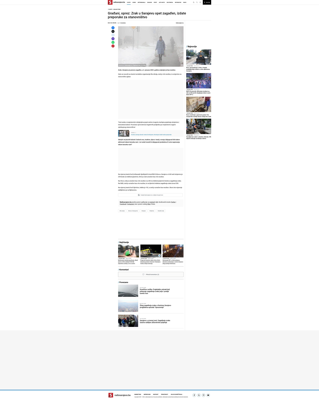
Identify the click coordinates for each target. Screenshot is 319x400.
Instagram (130, 204)
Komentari (124, 269)
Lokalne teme (116, 9)
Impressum (147, 394)
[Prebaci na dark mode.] (193, 2)
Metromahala (141, 2)
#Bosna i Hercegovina (133, 210)
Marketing (137, 394)
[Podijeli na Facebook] (112, 27)
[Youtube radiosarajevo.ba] (208, 395)
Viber (149, 204)
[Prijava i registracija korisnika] (201, 2)
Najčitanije (124, 242)
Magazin (149, 2)
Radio (184, 2)
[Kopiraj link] (112, 45)
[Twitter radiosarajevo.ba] (199, 395)
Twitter (173, 202)
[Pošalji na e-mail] (112, 35)
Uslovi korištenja (176, 394)
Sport (155, 2)
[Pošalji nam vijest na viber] (203, 395)
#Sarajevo (143, 210)
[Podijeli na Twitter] (112, 31)
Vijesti (129, 2)
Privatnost (164, 394)
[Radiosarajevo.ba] (119, 395)
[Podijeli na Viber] (112, 38)
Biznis (134, 2)
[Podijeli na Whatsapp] (112, 42)
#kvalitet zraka (161, 210)
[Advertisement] (151, 99)
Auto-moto (162, 2)
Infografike (178, 2)
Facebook (123, 204)
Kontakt (155, 394)
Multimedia (170, 2)
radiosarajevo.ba (149, 397)
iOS (157, 202)
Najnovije (192, 46)
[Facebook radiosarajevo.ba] (194, 395)
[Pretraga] (197, 2)
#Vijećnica (151, 210)
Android (152, 202)
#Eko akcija (122, 210)
